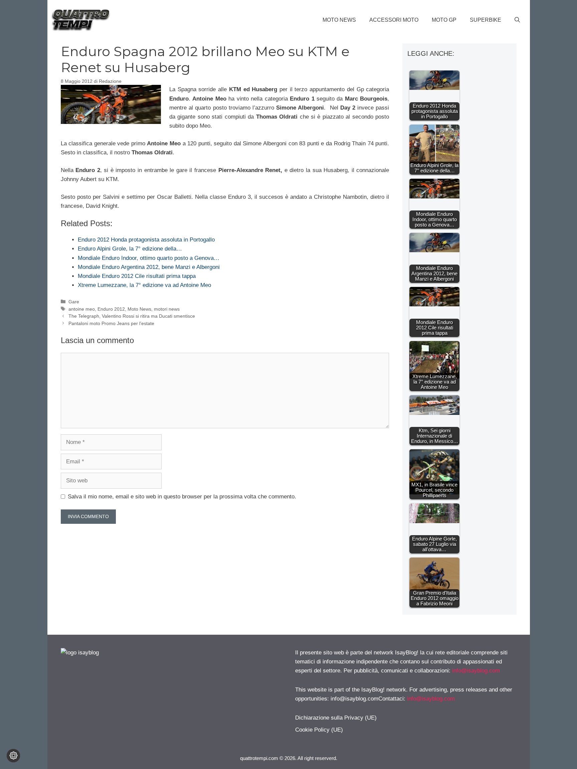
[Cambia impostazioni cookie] (13, 755)
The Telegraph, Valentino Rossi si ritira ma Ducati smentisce (131, 316)
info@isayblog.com (476, 670)
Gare (73, 301)
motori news (167, 309)
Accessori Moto (393, 20)
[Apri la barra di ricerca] (517, 20)
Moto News (339, 20)
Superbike (485, 20)
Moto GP (444, 20)
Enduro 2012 (111, 309)
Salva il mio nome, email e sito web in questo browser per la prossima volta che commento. (182, 496)
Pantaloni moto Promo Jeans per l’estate (111, 323)
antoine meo (81, 309)
